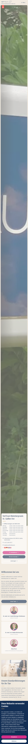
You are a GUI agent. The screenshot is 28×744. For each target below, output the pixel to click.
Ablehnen (14, 741)
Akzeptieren (14, 737)
